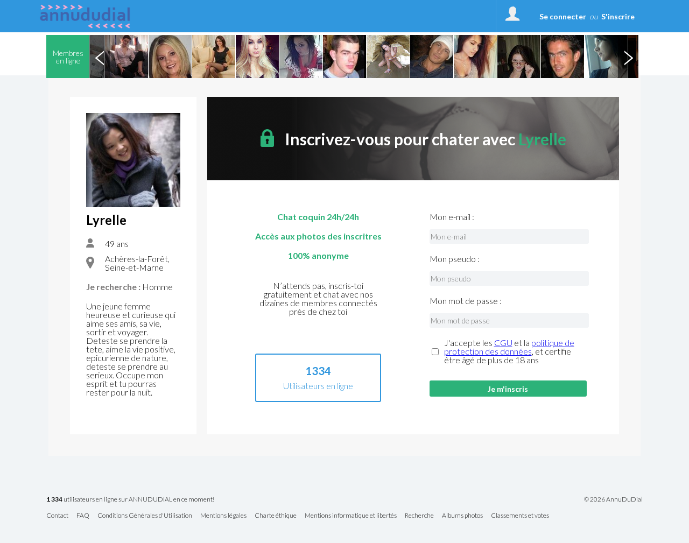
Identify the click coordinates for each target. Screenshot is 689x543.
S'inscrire (618, 16)
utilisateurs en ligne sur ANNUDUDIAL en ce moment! (130, 499)
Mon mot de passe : (466, 301)
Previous (99, 56)
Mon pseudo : (455, 259)
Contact (57, 515)
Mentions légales (223, 515)
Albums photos (462, 515)
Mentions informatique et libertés (351, 515)
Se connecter (562, 16)
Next (628, 56)
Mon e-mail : (452, 217)
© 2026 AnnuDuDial (613, 499)
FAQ (82, 515)
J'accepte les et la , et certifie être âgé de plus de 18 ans (509, 351)
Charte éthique (276, 515)
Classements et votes (520, 515)
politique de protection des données (509, 346)
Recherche (419, 515)
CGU (503, 342)
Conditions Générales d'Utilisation (144, 515)
